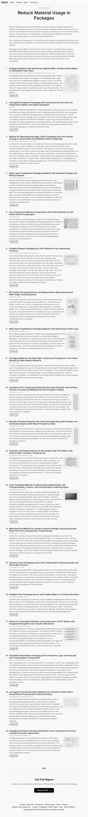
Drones (35, 807)
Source (12, 96)
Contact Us (34, 2)
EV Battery (43, 807)
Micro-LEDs (53, 807)
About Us (30, 805)
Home (12, 2)
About (26, 2)
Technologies (50, 805)
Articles (19, 2)
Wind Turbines (69, 807)
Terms (58, 805)
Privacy (65, 805)
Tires (61, 807)
